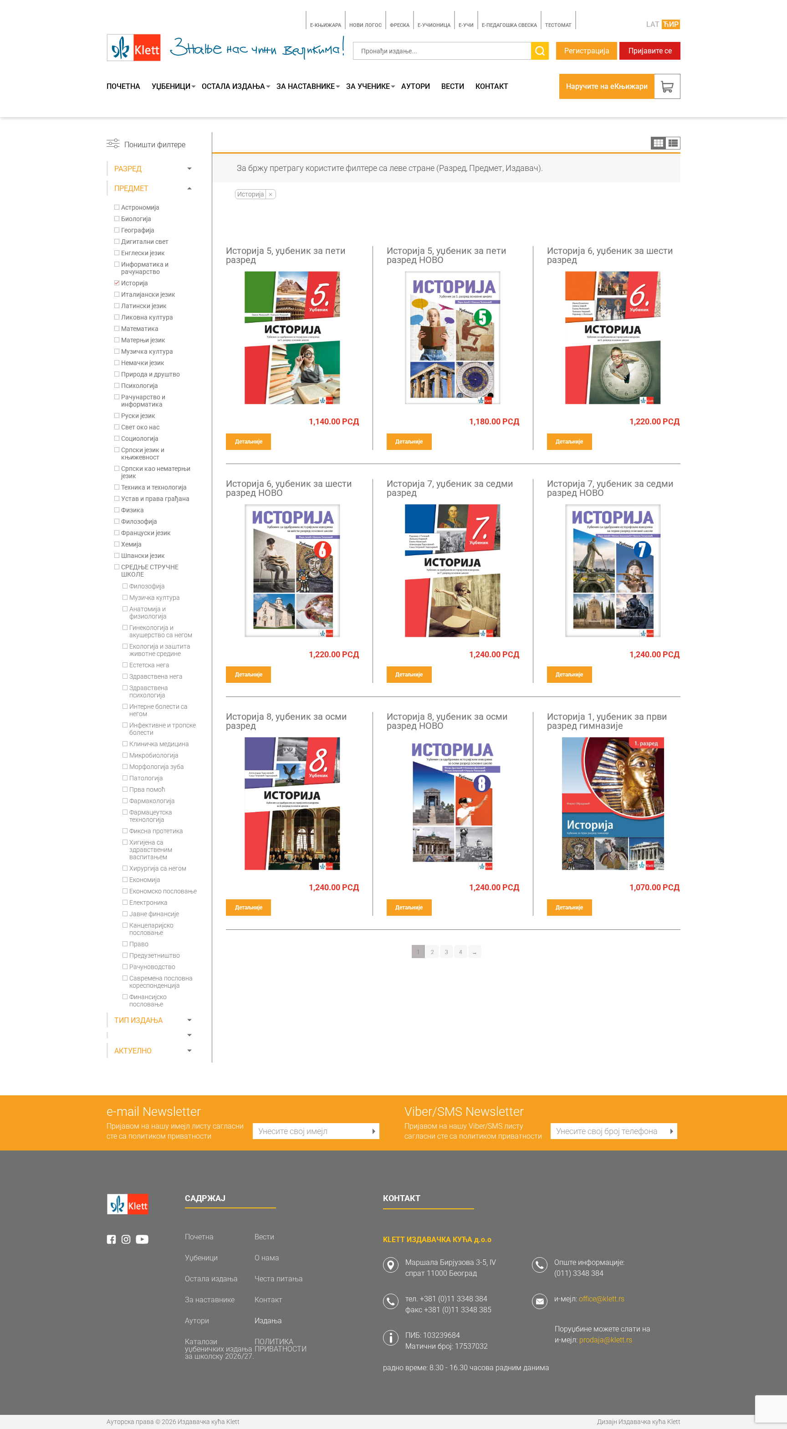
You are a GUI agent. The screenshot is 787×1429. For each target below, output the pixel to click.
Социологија (139, 438)
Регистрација (586, 50)
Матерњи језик (143, 340)
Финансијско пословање (148, 1000)
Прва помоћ (147, 789)
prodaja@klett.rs (605, 1340)
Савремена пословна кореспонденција (161, 982)
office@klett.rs (601, 1299)
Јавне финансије (154, 914)
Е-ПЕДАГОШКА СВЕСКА (509, 25)
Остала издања (233, 86)
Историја (134, 283)
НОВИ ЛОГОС (365, 25)
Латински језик (144, 306)
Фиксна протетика (156, 831)
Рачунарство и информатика (143, 400)
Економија (144, 879)
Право (138, 944)
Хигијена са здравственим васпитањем (150, 850)
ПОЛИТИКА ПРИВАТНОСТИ (281, 1345)
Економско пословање (163, 891)
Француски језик (146, 533)
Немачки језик (142, 362)
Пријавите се (650, 50)
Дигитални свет (145, 241)
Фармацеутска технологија (150, 816)
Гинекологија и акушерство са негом (160, 631)
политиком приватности (169, 1136)
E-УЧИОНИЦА (434, 25)
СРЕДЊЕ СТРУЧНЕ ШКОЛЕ (150, 570)
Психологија (139, 385)
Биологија (136, 218)
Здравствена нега (156, 676)
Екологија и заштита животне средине (159, 650)
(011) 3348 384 (578, 1273)
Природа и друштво (150, 374)
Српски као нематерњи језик (155, 472)
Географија (137, 230)
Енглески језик (143, 253)
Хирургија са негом (157, 868)
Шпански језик (143, 555)
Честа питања (279, 1279)
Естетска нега (149, 665)
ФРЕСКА (399, 25)
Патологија (146, 778)
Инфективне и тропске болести (162, 729)
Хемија (131, 544)
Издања (268, 1321)
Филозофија (139, 521)
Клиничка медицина (159, 744)
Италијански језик (148, 294)
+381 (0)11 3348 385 (457, 1309)
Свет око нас (140, 427)
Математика (139, 328)
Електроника (148, 902)
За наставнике (305, 86)
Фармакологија (152, 801)
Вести (452, 86)
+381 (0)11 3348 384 (453, 1299)
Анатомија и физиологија (148, 612)
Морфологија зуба (156, 766)
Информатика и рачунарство (145, 268)
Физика (132, 510)
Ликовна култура (147, 317)
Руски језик (138, 415)
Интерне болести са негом (158, 710)
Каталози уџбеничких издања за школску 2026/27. (219, 1349)
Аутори (415, 86)
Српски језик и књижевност (142, 453)
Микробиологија (154, 755)
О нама (267, 1258)
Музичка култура (147, 351)
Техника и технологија (154, 487)
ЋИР (671, 24)
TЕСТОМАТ (558, 25)
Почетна (123, 86)
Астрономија (140, 207)
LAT (652, 24)
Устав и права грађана (155, 498)
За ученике (368, 86)
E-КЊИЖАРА (325, 25)
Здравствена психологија (148, 691)
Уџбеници (171, 86)
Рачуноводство (152, 966)
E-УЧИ (466, 25)
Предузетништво (154, 955)
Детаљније (248, 442)
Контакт (491, 86)
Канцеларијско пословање (151, 929)
